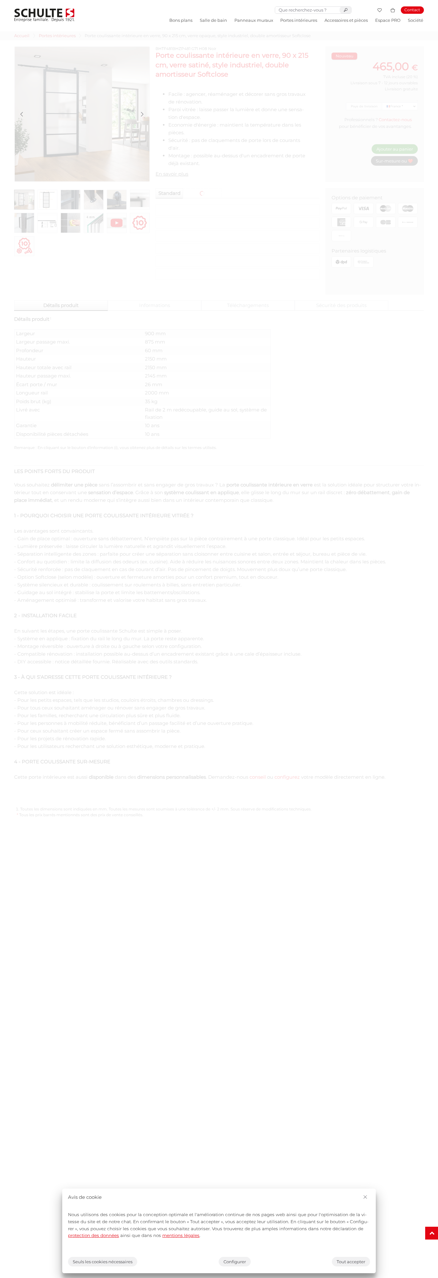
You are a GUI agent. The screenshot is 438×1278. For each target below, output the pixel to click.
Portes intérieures (298, 20)
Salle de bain (213, 20)
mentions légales (180, 1235)
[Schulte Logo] (44, 15)
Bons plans (180, 20)
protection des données (93, 1235)
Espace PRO (387, 20)
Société (415, 20)
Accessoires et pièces (346, 20)
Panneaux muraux (253, 20)
